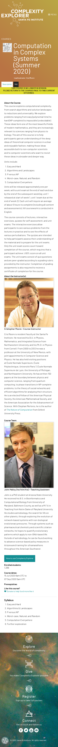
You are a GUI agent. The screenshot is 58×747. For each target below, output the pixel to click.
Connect (29, 721)
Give (29, 671)
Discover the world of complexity (29, 650)
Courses (6, 39)
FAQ (15, 84)
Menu (54, 14)
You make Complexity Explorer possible (29, 675)
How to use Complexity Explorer (19, 558)
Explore (29, 646)
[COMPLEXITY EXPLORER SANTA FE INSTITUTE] (22, 14)
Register (29, 696)
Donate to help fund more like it (20, 591)
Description (7, 84)
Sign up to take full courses (29, 700)
